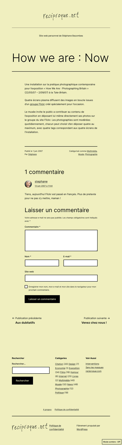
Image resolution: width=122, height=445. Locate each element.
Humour (75, 372)
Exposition (74, 368)
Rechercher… (19, 364)
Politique (59, 392)
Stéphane (32, 154)
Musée (81, 154)
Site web (29, 271)
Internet (63, 376)
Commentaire (32, 227)
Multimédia (92, 151)
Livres (75, 376)
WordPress (82, 429)
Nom (28, 256)
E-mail (67, 256)
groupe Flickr (37, 104)
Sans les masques (94, 367)
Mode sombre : (110, 442)
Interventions (92, 364)
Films (62, 372)
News (70, 384)
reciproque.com (94, 371)
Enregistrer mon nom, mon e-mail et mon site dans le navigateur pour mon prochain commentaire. (62, 288)
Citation (59, 364)
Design (72, 364)
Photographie (91, 154)
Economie (60, 368)
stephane (41, 181)
